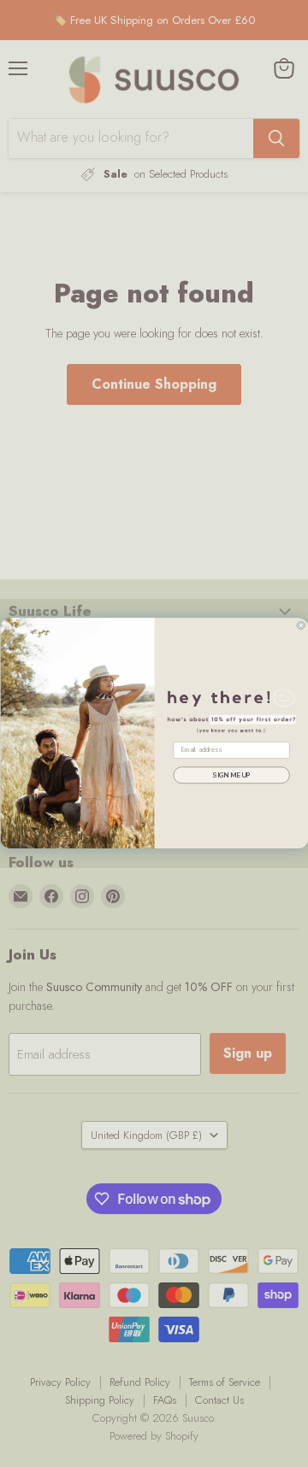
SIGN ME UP (231, 776)
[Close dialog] (300, 625)
